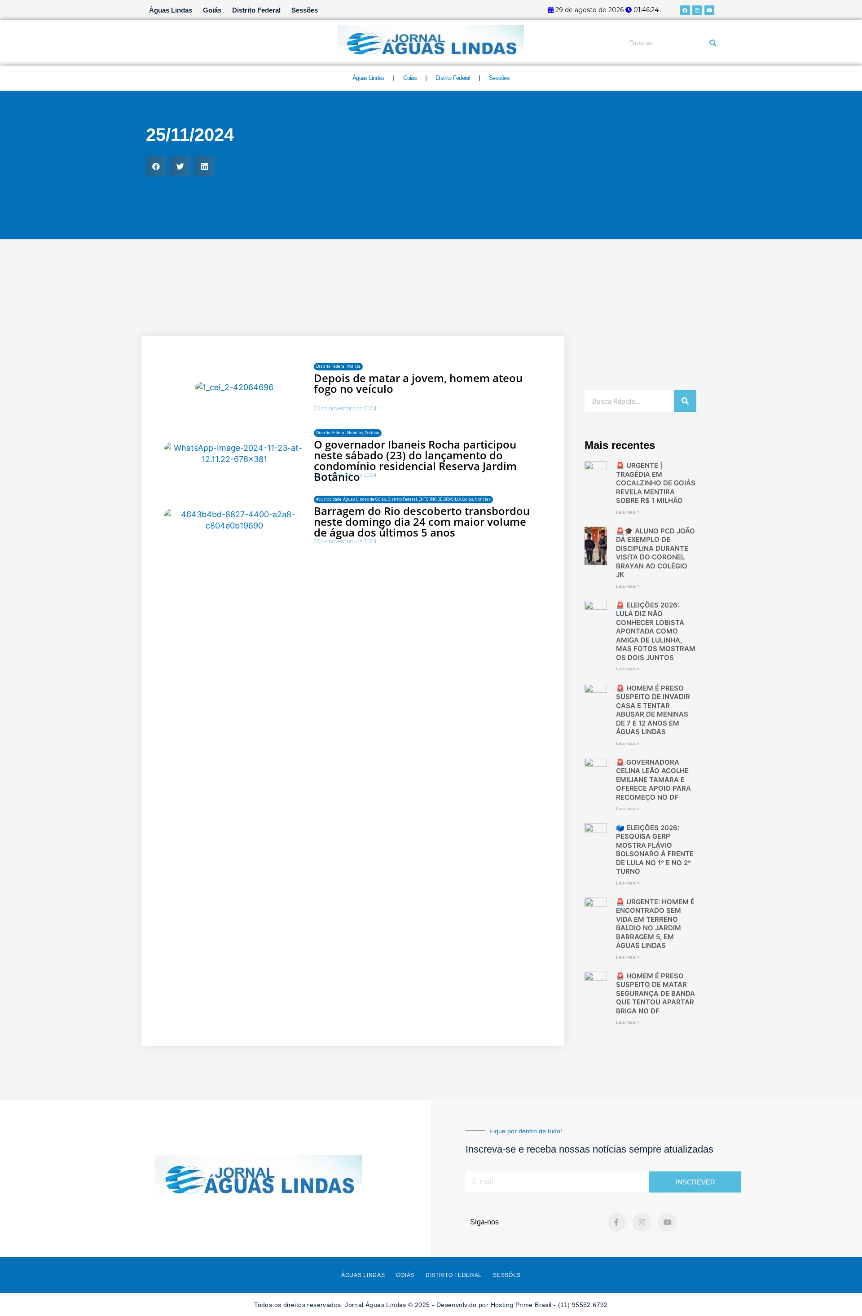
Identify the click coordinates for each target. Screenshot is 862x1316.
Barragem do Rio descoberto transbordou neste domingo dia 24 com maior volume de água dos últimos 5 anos (422, 521)
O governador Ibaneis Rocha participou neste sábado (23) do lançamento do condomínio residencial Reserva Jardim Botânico (415, 460)
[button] (156, 166)
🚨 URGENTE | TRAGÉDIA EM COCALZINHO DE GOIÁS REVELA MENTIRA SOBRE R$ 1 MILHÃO (655, 483)
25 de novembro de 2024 (345, 408)
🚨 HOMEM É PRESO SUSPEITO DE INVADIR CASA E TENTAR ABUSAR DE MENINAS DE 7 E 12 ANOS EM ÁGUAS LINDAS (653, 710)
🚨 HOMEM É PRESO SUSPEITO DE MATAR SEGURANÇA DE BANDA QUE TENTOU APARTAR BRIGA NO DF (655, 993)
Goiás (212, 10)
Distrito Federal (256, 10)
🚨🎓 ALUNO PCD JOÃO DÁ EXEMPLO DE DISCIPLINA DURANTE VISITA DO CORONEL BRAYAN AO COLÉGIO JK (655, 553)
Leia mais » (628, 512)
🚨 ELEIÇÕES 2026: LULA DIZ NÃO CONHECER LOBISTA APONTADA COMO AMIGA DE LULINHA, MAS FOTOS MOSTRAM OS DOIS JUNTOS (655, 631)
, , (347, 433)
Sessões (304, 10)
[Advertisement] (431, 309)
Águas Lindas (170, 10)
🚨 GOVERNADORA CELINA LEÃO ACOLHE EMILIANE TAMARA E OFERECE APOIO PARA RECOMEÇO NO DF (653, 779)
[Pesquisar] (713, 43)
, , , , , (403, 499)
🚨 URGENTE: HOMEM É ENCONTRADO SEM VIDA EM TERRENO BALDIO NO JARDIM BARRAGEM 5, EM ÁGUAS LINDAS (655, 924)
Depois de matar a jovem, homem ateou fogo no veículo (418, 383)
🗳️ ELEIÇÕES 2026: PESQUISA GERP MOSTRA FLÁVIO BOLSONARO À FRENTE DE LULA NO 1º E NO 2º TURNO (655, 849)
